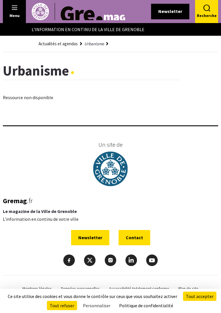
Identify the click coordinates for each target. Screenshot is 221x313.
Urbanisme (94, 43)
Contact (134, 237)
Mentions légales (37, 288)
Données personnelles (80, 288)
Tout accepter (200, 296)
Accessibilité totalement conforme (139, 288)
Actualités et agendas (58, 43)
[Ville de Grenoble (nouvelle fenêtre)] (110, 170)
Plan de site (188, 288)
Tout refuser (62, 305)
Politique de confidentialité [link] (146, 305)
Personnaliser (96, 305)
